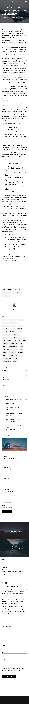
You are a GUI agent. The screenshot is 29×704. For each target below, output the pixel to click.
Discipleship (13, 331)
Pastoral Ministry (13, 346)
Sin (16, 355)
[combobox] (14, 390)
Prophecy (15, 349)
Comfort (9, 289)
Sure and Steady (6, 361)
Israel (24, 340)
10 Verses (4, 319)
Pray (3, 349)
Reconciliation (12, 352)
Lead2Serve (5, 343)
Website (4, 659)
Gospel (9, 340)
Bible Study (12, 319)
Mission (4, 346)
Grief (14, 340)
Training (15, 361)
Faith (13, 292)
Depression (5, 331)
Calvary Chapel (6, 325)
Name (3, 499)
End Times (15, 334)
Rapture (4, 352)
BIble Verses (20, 319)
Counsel (13, 328)
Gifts (3, 340)
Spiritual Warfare (6, 358)
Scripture (10, 355)
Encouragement (6, 292)
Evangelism (5, 337)
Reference (20, 352)
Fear (25, 337)
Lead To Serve (13, 343)
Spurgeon (15, 358)
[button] (2, 1)
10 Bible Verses (5, 379)
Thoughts (4, 372)
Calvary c (4, 322)
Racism (21, 349)
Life (22, 17)
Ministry (4, 370)
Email (3, 505)
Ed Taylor (5, 17)
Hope (19, 289)
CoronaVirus (5, 328)
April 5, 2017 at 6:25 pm (7, 583)
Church (19, 292)
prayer (8, 349)
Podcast (21, 346)
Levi (21, 343)
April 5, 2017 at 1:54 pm (7, 569)
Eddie (14, 289)
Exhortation (13, 337)
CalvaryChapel (5, 295)
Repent (4, 355)
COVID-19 (19, 328)
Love (3, 289)
